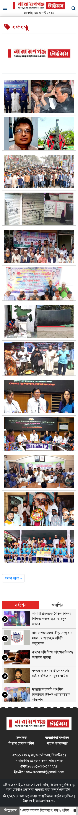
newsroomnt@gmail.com (45, 772)
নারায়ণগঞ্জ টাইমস (41, 796)
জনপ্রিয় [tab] (57, 605)
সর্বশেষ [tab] (20, 605)
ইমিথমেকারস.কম (44, 801)
